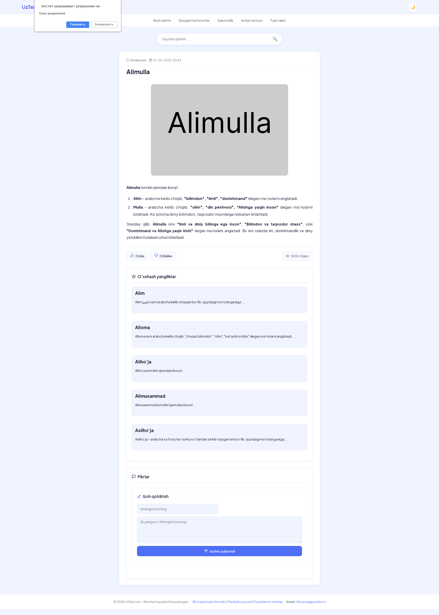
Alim (140, 293)
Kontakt (220, 602)
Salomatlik (225, 20)
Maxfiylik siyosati (240, 602)
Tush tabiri (278, 20)
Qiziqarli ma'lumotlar (194, 20)
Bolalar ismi (138, 60)
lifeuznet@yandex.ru (311, 602)
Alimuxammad (150, 396)
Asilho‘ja (144, 430)
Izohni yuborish (222, 551)
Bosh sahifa (162, 20)
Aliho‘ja (143, 361)
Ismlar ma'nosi (251, 20)
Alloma (142, 327)
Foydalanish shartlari (268, 602)
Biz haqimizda (203, 602)
